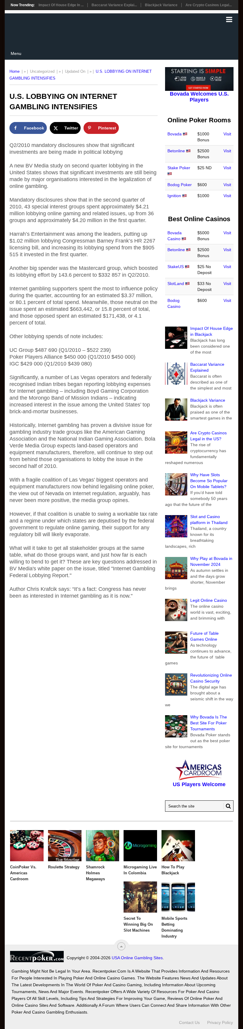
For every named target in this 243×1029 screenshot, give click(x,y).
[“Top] (121, 946)
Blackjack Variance (161, 5)
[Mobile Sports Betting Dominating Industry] (178, 897)
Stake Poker (178, 167)
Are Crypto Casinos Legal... (209, 5)
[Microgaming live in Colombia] (140, 845)
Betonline (176, 150)
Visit (227, 134)
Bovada (174, 134)
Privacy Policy (220, 1022)
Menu (16, 53)
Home (14, 71)
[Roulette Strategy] (64, 845)
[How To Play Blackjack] (178, 845)
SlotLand (175, 283)
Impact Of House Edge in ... (61, 5)
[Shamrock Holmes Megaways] (102, 845)
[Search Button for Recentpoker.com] (227, 806)
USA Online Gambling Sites (137, 957)
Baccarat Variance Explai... (114, 5)
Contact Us (189, 1022)
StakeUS (175, 266)
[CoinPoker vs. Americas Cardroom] (27, 845)
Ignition (174, 195)
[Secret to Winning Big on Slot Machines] (140, 897)
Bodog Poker (179, 184)
